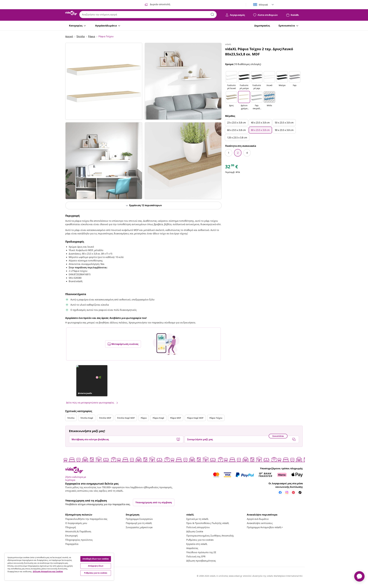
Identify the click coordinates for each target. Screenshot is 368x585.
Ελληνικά (263, 4)
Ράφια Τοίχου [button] (215, 418)
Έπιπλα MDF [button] (105, 418)
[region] (59, 566)
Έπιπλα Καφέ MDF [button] (126, 418)
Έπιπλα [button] (70, 418)
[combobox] (148, 14)
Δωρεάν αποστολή (159, 4)
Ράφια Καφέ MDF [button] (195, 418)
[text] (231, 167)
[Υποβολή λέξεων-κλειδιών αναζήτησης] (212, 14)
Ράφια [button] (144, 418)
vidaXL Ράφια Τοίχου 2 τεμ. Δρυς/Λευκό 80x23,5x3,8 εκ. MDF (259, 51)
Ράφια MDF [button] (175, 418)
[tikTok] (300, 492)
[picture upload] (166, 344)
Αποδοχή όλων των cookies (96, 559)
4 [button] (247, 152)
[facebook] (280, 492)
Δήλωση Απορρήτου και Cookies (48, 571)
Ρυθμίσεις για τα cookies (200, 539)
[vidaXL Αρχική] (71, 13)
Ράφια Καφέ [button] (158, 418)
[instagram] (286, 492)
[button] (91, 380)
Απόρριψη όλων (95, 566)
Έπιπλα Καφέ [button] (86, 418)
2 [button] (237, 152)
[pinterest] (293, 492)
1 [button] (228, 152)
